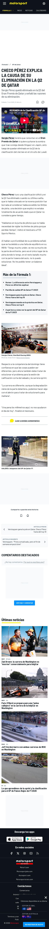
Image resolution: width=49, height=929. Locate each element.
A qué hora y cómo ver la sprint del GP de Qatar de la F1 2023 (26, 311)
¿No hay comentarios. (24, 562)
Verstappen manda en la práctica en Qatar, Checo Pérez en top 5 (24, 303)
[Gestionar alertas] (27, 515)
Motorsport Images (23, 357)
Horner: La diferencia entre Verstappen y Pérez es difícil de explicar (23, 283)
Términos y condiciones (16, 916)
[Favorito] (37, 102)
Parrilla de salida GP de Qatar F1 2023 (22, 290)
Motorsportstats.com (24, 879)
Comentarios (25, 890)
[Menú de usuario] (43, 3)
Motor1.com (24, 867)
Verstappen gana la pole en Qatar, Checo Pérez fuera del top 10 (23, 296)
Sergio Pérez (8, 138)
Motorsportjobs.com (24, 871)
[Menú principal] (5, 3)
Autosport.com (24, 875)
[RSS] (37, 853)
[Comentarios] (43, 102)
